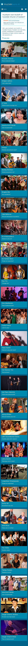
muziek (12, 4)
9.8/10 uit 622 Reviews (13, 20)
